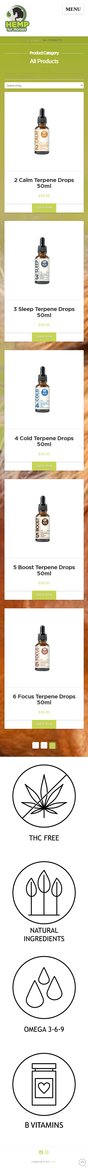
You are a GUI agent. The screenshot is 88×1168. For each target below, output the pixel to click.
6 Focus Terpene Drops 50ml (44, 699)
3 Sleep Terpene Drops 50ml (44, 312)
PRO (53, 1161)
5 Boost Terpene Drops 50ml (44, 570)
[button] (73, 9)
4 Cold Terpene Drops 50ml (44, 441)
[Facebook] (41, 1152)
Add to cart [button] (45, 164)
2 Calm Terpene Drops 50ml (44, 183)
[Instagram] (47, 1152)
